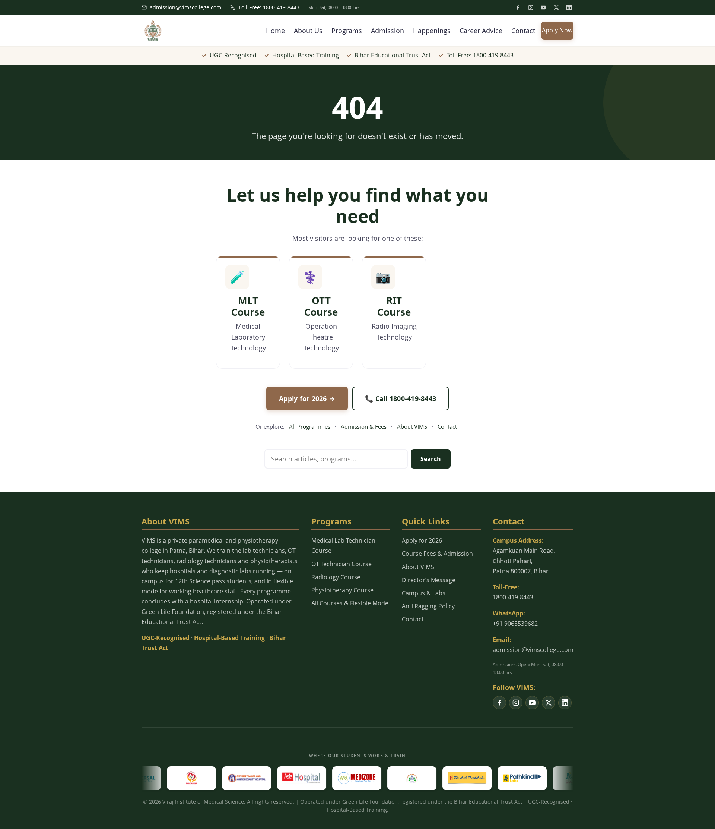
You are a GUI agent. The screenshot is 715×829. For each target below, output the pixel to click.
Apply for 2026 (422, 540)
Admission (387, 30)
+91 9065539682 (515, 624)
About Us (308, 30)
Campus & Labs (423, 593)
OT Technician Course (341, 564)
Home (275, 30)
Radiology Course (335, 577)
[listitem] (517, 7)
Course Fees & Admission (437, 553)
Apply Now (557, 30)
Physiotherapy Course (342, 590)
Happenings (432, 30)
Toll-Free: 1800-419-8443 (268, 7)
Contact (523, 30)
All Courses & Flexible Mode (349, 603)
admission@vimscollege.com (185, 7)
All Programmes (309, 426)
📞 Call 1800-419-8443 (400, 398)
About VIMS (412, 426)
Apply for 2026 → (307, 398)
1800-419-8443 (513, 597)
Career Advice (481, 30)
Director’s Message (428, 580)
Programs (346, 30)
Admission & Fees (364, 426)
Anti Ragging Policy (428, 606)
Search (430, 459)
